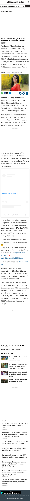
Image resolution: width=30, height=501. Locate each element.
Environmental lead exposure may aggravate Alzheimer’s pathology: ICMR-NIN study (14, 464)
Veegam (21, 498)
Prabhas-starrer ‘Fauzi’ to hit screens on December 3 (18, 381)
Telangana (11, 6)
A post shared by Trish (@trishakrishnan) (15, 215)
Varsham (18, 349)
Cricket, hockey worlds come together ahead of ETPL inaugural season (15, 442)
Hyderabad (3, 6)
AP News (18, 6)
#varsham (4, 255)
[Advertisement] (15, 327)
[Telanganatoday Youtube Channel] (15, 346)
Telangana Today (7, 70)
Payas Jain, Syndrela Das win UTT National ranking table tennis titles (14, 456)
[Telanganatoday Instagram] (18, 346)
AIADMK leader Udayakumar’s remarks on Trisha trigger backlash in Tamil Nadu (18, 366)
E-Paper (27, 5)
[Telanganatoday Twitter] (13, 346)
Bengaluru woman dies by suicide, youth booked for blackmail (14, 449)
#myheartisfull (19, 253)
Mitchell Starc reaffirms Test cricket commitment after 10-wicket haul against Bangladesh (14, 473)
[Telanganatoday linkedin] (20, 346)
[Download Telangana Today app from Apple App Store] (20, 93)
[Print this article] (27, 93)
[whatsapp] (2, 93)
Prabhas (8, 349)
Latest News (4, 421)
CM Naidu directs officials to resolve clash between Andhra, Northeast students (14, 482)
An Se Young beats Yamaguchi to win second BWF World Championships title (15, 425)
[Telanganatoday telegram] (23, 346)
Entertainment (7, 10)
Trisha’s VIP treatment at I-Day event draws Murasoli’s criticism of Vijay (19, 359)
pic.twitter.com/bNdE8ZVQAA (12, 258)
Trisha (12, 349)
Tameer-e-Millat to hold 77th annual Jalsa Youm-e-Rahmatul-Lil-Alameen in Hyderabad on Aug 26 (15, 434)
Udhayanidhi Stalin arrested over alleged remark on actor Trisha (18, 374)
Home (2, 10)
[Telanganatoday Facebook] (10, 346)
